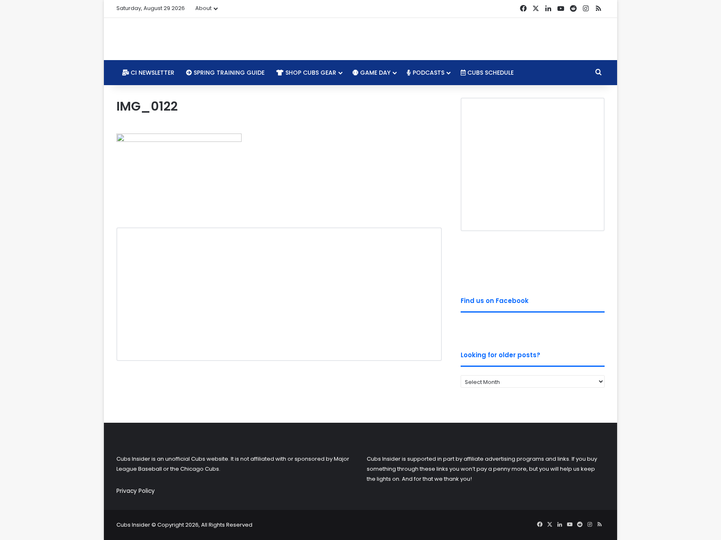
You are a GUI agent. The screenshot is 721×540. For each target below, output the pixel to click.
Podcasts (427, 72)
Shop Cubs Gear (310, 72)
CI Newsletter (151, 72)
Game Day (374, 72)
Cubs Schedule (490, 72)
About (203, 8)
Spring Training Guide (228, 72)
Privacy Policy (135, 491)
